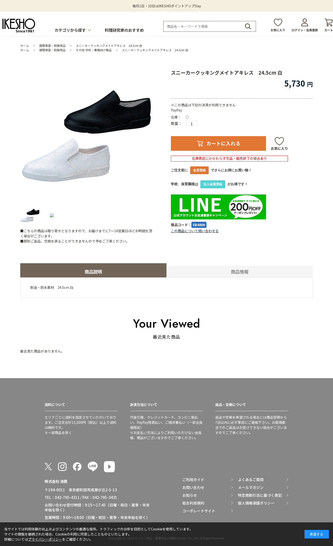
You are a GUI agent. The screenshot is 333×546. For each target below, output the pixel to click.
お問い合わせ (193, 487)
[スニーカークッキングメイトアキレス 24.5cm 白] (87, 136)
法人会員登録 (212, 184)
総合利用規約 (193, 503)
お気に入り (278, 30)
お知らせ (189, 495)
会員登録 (199, 170)
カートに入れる (223, 143)
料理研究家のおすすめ (124, 30)
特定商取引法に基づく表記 (260, 495)
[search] (248, 26)
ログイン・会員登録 (305, 30)
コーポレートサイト (198, 510)
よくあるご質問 (251, 479)
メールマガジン (251, 487)
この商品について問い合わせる (195, 230)
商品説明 (93, 271)
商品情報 (239, 271)
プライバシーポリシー (45, 539)
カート (328, 30)
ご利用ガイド (193, 479)
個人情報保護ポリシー (256, 503)
